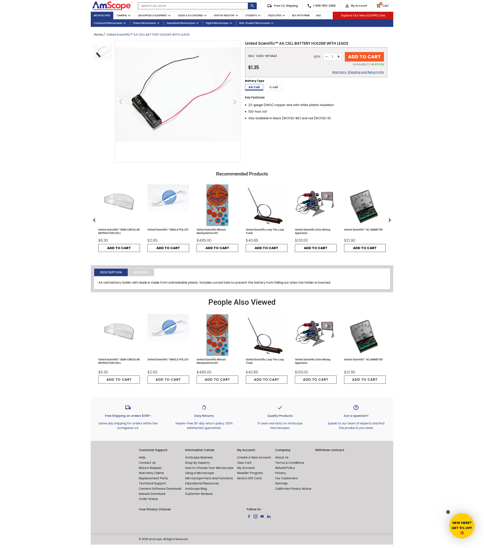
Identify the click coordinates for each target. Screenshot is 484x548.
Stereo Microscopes (144, 23)
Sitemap (281, 483)
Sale (318, 15)
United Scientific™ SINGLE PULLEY (168, 229)
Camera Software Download (160, 488)
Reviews (141, 272)
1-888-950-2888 (324, 6)
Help (142, 457)
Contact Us (147, 463)
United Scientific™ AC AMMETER (363, 229)
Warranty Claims (151, 473)
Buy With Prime (301, 15)
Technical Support (152, 483)
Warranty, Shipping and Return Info (358, 72)
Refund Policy (285, 468)
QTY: (317, 56)
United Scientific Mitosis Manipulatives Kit (211, 231)
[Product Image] (103, 52)
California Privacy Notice (293, 488)
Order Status (148, 499)
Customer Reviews (199, 494)
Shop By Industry (224, 15)
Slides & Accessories (190, 15)
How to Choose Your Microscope (209, 468)
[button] (462, 526)
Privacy (280, 473)
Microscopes (102, 15)
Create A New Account (254, 457)
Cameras (121, 15)
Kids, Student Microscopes (254, 23)
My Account (359, 6)
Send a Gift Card (249, 478)
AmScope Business (199, 457)
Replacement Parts (153, 478)
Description (111, 272)
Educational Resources (202, 483)
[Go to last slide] (94, 220)
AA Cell (254, 87)
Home (98, 34)
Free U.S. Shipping (285, 6)
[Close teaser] (448, 512)
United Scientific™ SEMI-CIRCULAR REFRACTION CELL (119, 231)
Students (251, 15)
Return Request (150, 468)
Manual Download (152, 494)
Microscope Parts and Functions (209, 478)
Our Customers (286, 478)
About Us (282, 457)
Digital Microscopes (217, 23)
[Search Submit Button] (252, 5)
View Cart (244, 463)
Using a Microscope (199, 473)
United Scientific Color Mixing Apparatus (312, 231)
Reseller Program (250, 473)
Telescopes (274, 15)
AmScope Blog (196, 488)
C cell (273, 87)
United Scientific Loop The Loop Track (265, 231)
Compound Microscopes (108, 23)
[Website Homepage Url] (112, 6)
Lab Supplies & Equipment (152, 15)
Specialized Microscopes (181, 23)
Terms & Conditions (289, 463)
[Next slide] (389, 220)
